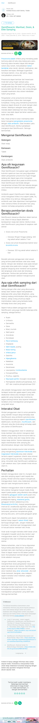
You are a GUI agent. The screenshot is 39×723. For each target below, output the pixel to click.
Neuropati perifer (12, 379)
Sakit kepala (10, 347)
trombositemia (21, 370)
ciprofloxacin (31, 419)
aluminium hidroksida (24, 452)
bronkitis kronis (12, 245)
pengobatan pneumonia (23, 121)
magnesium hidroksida (10, 454)
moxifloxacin (26, 422)
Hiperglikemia (11, 358)
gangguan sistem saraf (18, 495)
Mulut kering (10, 350)
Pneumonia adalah (8, 59)
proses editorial (19, 615)
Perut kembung (12, 341)
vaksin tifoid (23, 520)
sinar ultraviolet (22, 571)
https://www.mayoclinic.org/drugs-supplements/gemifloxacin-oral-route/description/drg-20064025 (21, 639)
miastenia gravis (23, 499)
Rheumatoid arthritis (9, 504)
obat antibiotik (13, 123)
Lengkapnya (19, 653)
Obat (3, 3)
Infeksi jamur (11, 353)
